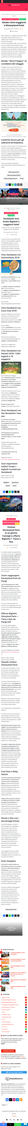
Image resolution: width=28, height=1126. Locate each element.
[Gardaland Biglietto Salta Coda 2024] (5, 955)
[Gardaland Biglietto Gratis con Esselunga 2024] (5, 961)
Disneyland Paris (14, 172)
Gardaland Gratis (6, 1014)
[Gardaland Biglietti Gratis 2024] (5, 968)
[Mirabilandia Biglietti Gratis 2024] (5, 988)
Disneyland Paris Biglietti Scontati (10, 19)
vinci (22, 178)
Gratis (3, 1012)
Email (3, 1043)
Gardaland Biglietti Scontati (8, 999)
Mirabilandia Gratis (6, 1017)
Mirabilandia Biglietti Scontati (9, 1002)
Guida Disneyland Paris (7, 1024)
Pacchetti (4, 1026)
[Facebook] (7, 185)
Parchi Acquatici (6, 1009)
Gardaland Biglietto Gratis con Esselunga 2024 (17, 960)
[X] (10, 185)
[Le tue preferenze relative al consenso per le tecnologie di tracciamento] (25, 1123)
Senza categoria (6, 1031)
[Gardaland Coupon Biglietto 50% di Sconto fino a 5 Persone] (5, 975)
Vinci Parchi (22, 19)
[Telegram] (15, 185)
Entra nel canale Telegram (15, 1072)
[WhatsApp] (12, 185)
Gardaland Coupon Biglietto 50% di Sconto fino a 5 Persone (18, 974)
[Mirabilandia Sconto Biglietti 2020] (5, 982)
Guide (3, 1019)
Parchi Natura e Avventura (8, 1007)
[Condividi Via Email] (18, 185)
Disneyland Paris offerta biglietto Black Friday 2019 (14, 198)
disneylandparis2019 (14, 175)
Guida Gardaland (6, 1022)
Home (4, 14)
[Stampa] (21, 185)
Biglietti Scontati (10, 14)
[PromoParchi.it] (14, 5)
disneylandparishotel (11, 178)
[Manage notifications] (3, 1123)
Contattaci (14, 1116)
